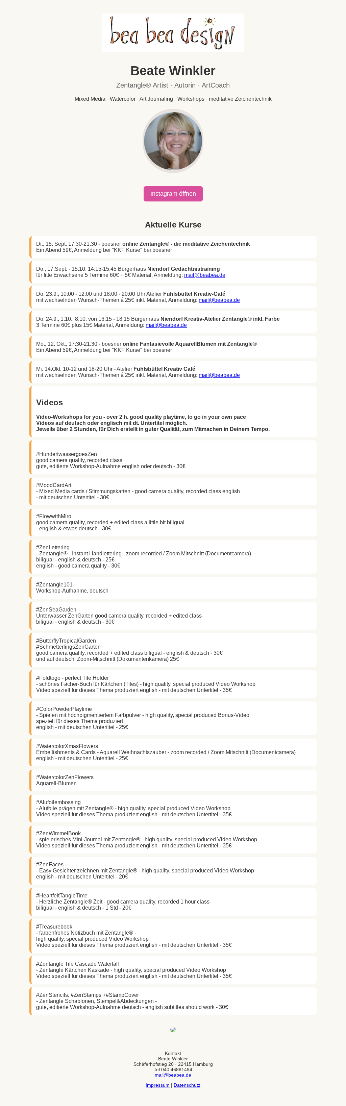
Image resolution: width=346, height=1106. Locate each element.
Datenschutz (187, 1085)
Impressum (158, 1085)
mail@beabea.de (204, 275)
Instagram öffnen (173, 193)
